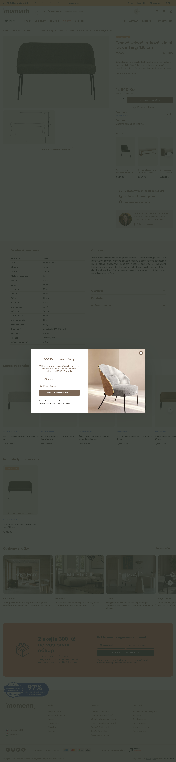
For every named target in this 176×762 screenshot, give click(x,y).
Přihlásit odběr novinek (57, 393)
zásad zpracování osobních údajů (57, 403)
